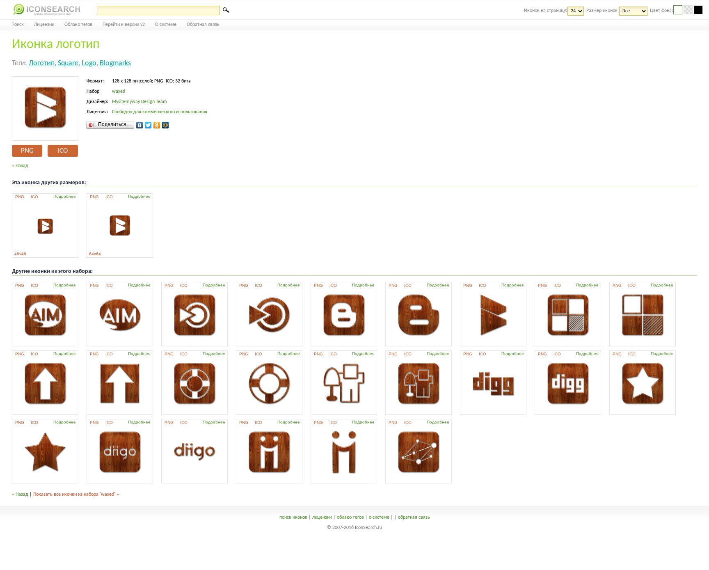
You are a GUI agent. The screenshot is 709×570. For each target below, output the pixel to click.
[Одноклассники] (157, 125)
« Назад (20, 165)
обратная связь (414, 517)
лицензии (322, 517)
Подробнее (64, 196)
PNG (27, 150)
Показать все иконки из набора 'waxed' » (76, 494)
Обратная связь (203, 24)
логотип (42, 63)
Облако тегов (78, 24)
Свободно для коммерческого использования (159, 112)
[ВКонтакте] (139, 125)
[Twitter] (148, 125)
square (68, 63)
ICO (63, 150)
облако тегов (350, 517)
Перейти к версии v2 (124, 24)
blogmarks (115, 63)
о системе (379, 517)
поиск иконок (293, 517)
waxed (118, 91)
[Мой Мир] (165, 125)
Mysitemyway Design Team (139, 101)
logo (89, 63)
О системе (165, 24)
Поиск (17, 24)
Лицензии (44, 24)
